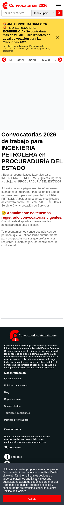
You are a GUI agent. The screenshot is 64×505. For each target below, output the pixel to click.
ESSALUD (46, 60)
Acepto (32, 498)
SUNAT (20, 60)
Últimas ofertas (12, 406)
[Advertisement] (32, 96)
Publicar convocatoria (15, 385)
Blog (6, 392)
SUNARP (32, 60)
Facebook (16, 456)
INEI (11, 60)
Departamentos (12, 399)
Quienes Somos (13, 378)
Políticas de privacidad (16, 419)
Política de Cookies (14, 491)
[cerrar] (57, 37)
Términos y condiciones (17, 412)
